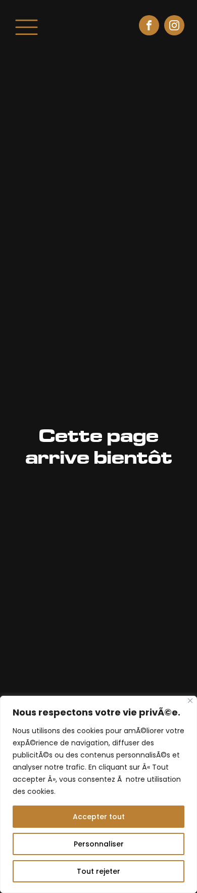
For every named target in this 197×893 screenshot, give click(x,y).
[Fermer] (190, 700)
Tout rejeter (98, 871)
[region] (98, 794)
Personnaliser (99, 844)
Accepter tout (99, 817)
